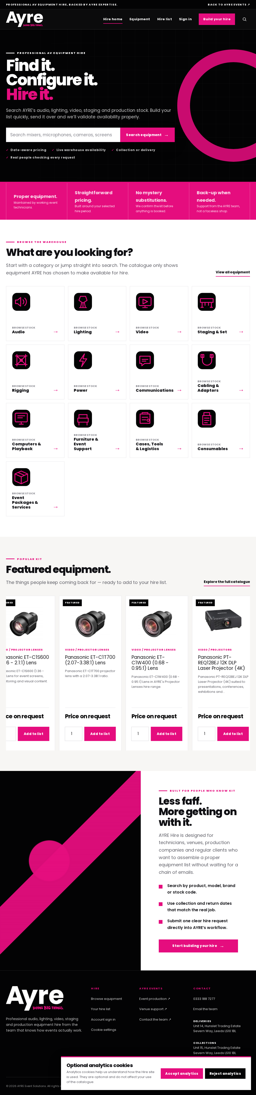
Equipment (140, 19)
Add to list (24, 733)
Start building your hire (194, 945)
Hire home (112, 19)
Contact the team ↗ (155, 1019)
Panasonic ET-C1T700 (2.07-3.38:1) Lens (81, 660)
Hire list (164, 19)
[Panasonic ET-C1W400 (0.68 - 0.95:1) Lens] (148, 624)
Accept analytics (181, 1073)
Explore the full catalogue (227, 581)
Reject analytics (225, 1073)
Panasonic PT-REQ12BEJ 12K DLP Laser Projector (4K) (212, 663)
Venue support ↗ (153, 1009)
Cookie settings (103, 1029)
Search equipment (144, 135)
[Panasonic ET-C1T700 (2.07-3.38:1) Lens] (81, 624)
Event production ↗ (154, 998)
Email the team (205, 1009)
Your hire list (100, 1009)
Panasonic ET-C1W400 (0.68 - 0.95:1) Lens (141, 663)
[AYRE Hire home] (24, 19)
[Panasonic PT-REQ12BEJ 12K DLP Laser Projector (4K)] (215, 619)
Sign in (185, 19)
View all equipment (233, 272)
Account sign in (103, 1019)
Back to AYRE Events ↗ (229, 4)
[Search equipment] (244, 19)
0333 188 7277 (204, 998)
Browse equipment (106, 998)
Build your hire (216, 19)
